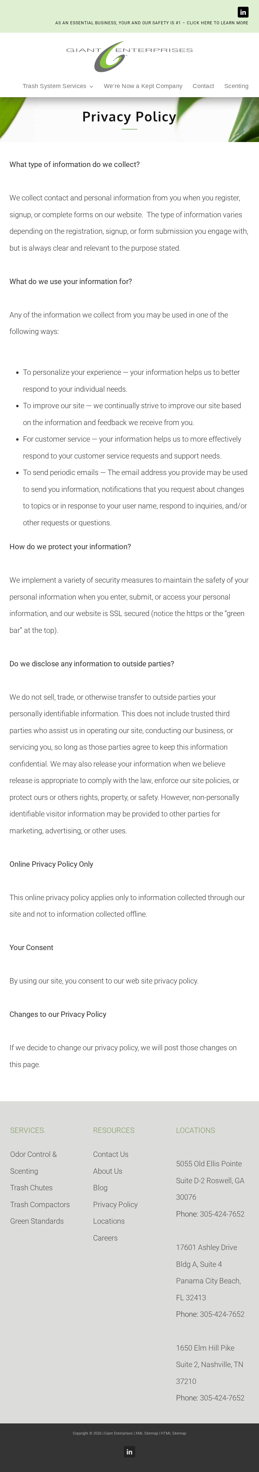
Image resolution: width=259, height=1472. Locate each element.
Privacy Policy (115, 1204)
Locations (109, 1221)
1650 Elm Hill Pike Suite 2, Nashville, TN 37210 (209, 1365)
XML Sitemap (147, 1433)
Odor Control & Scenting (33, 1162)
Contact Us (110, 1154)
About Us (107, 1171)
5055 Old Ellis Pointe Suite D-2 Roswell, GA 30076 (210, 1180)
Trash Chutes (31, 1188)
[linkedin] (243, 12)
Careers (105, 1238)
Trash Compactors (40, 1204)
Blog (100, 1188)
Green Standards (37, 1221)
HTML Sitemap (173, 1433)
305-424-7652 (222, 1214)
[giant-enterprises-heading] (129, 41)
